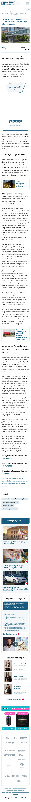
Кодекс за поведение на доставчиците (15, 790)
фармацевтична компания (11, 502)
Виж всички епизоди (10, 634)
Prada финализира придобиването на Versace (21, 184)
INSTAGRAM (7, 458)
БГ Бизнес (6, 561)
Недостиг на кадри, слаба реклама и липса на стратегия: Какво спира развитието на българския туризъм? (14, 613)
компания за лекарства (10, 509)
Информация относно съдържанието (20, 792)
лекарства (6, 499)
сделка (15, 499)
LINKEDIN (6, 474)
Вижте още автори (14, 699)
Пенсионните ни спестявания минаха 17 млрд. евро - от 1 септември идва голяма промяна (14, 567)
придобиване (23, 499)
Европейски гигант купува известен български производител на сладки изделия (22, 334)
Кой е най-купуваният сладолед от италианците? (15, 543)
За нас (6, 788)
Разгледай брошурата (20, 708)
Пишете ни (15, 794)
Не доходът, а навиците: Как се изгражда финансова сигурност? (14, 604)
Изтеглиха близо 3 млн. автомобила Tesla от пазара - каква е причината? (15, 589)
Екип (10, 788)
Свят (6, 13)
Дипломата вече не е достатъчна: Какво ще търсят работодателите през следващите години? (14, 624)
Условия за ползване (6, 792)
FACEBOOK (9, 466)
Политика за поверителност (19, 788)
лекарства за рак (8, 505)
